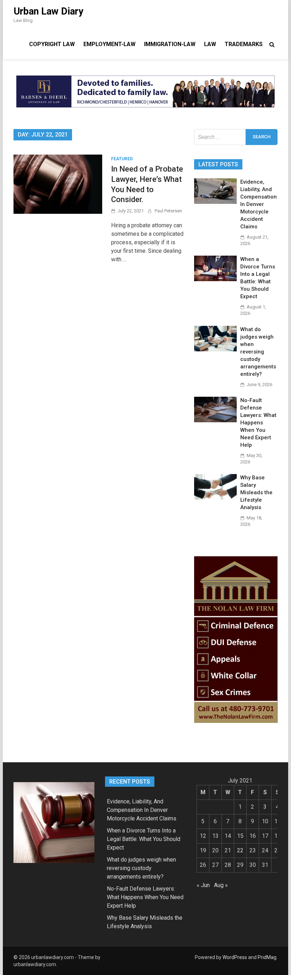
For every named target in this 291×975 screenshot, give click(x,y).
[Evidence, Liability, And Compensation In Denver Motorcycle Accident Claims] (215, 202)
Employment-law (109, 44)
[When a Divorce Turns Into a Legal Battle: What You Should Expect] (215, 279)
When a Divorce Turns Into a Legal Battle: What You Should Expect (143, 839)
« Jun (203, 885)
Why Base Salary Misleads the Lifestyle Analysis (256, 492)
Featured (122, 158)
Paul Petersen (168, 210)
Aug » (221, 885)
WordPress (235, 957)
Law (210, 44)
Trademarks (244, 44)
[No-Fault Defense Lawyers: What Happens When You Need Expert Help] (215, 420)
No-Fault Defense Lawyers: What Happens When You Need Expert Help (258, 422)
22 (240, 850)
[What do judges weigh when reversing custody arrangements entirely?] (215, 349)
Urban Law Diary (48, 11)
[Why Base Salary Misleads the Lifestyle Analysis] (215, 497)
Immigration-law (170, 44)
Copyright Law (52, 44)
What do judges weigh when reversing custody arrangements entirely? (258, 351)
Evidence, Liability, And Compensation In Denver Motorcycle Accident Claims (258, 204)
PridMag (267, 957)
